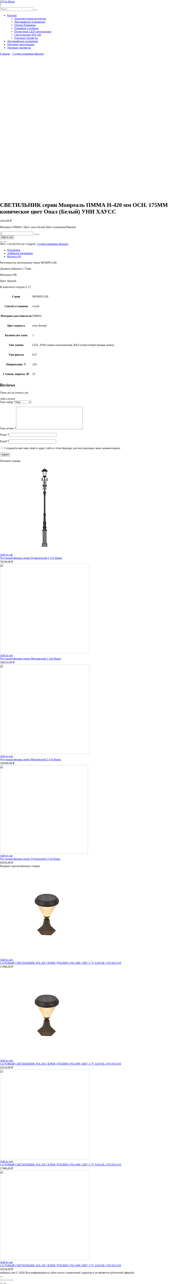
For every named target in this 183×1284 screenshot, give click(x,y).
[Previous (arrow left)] (1, 1283)
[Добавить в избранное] (1, 241)
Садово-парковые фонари (28, 53)
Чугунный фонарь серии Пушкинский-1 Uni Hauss (31, 557)
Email (4, 441)
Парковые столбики (26, 28)
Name (4, 434)
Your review (8, 428)
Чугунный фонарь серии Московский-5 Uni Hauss (30, 759)
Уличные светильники (20, 44)
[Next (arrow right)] (5, 1283)
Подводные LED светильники (32, 31)
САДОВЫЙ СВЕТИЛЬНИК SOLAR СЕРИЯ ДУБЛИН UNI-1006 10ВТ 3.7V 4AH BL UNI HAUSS (60, 1063)
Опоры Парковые (25, 25)
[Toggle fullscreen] (8, 1280)
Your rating (7, 402)
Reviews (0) (14, 256)
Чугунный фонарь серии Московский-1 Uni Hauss (30, 658)
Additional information (20, 253)
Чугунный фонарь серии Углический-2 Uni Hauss (30, 858)
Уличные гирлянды (26, 37)
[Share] (5, 1280)
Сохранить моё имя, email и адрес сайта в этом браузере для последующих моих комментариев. (62, 448)
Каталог (12, 15)
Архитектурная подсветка (30, 18)
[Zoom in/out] (12, 1280)
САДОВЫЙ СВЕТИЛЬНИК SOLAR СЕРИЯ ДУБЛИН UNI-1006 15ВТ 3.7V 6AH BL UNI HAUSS (60, 962)
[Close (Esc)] (1, 1280)
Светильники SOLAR (27, 34)
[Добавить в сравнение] (5, 241)
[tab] (95, 250)
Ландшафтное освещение (29, 21)
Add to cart (7, 237)
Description (13, 250)
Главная (5, 53)
